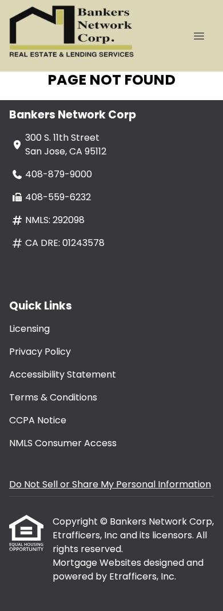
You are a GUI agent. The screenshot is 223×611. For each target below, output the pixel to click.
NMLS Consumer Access (63, 443)
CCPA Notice (37, 420)
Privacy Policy (40, 351)
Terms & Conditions (53, 397)
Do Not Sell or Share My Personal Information (110, 484)
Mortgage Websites (98, 562)
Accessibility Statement (62, 374)
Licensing (29, 328)
